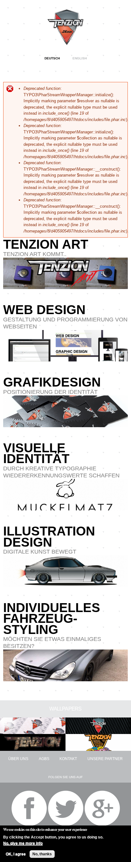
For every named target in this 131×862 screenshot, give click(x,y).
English (79, 58)
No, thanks (42, 854)
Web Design (44, 310)
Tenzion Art (45, 244)
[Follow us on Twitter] (65, 808)
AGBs (44, 759)
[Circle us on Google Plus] (102, 808)
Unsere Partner (105, 759)
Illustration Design (49, 536)
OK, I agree (16, 854)
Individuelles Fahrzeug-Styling (51, 618)
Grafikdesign (52, 382)
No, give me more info (23, 843)
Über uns (18, 759)
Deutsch (52, 58)
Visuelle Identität (36, 453)
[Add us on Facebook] (29, 808)
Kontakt (68, 759)
